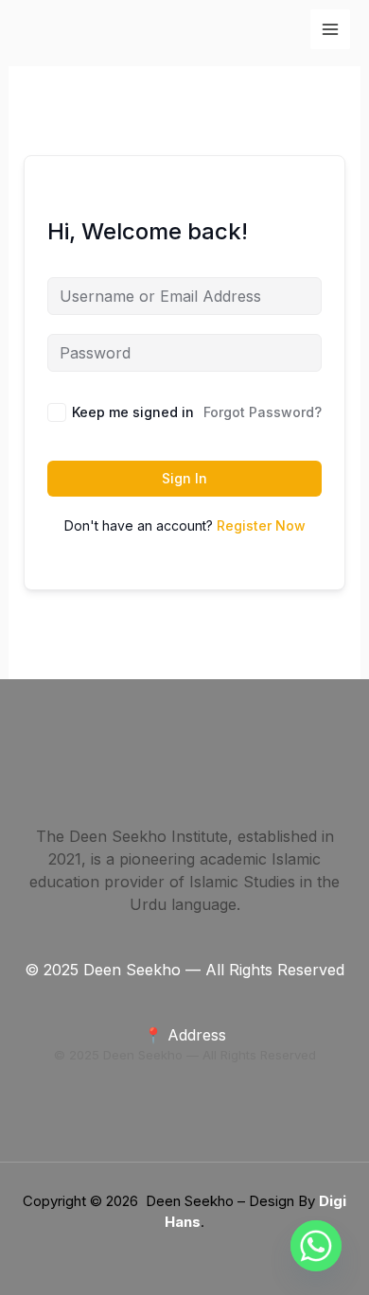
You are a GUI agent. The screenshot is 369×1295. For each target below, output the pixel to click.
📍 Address (185, 1034)
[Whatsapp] (316, 1245)
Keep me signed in (133, 412)
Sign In (184, 478)
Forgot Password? (262, 412)
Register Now (261, 525)
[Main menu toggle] (330, 29)
